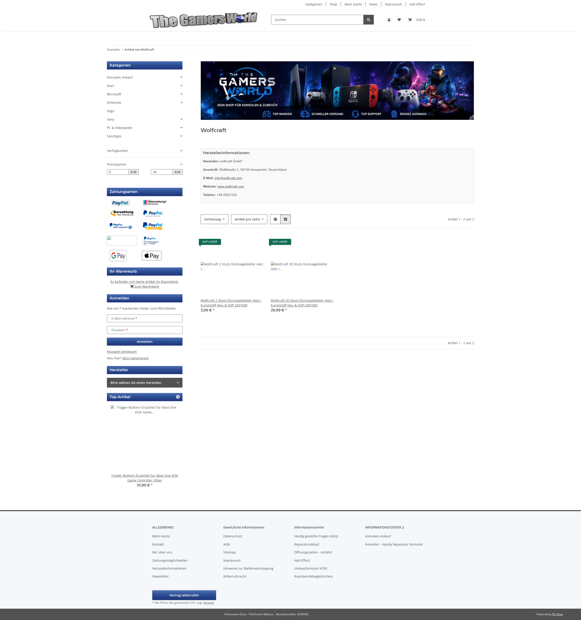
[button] (389, 19)
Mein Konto (353, 4)
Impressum (393, 4)
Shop (333, 4)
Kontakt (158, 544)
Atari (110, 86)
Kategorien (314, 4)
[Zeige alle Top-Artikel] (178, 397)
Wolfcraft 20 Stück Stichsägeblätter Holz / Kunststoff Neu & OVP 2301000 (302, 302)
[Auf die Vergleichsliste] (244, 243)
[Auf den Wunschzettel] (256, 243)
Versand (208, 603)
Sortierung (212, 219)
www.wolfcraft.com (231, 186)
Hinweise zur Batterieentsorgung (248, 568)
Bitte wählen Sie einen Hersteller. (136, 382)
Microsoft (114, 94)
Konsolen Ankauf (120, 77)
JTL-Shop (557, 614)
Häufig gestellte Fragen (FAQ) (316, 536)
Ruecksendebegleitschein (313, 576)
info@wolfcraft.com (228, 178)
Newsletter (160, 576)
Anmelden (145, 341)
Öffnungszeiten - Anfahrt (313, 552)
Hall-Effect (417, 4)
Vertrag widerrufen (184, 595)
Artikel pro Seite (247, 219)
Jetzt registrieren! (136, 358)
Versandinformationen (169, 568)
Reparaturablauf (306, 544)
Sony (110, 119)
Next (171, 449)
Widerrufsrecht (234, 576)
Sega (110, 111)
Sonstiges (114, 136)
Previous (118, 449)
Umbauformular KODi (310, 568)
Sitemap (229, 552)
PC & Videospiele (119, 128)
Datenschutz (232, 536)
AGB (226, 544)
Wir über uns (162, 552)
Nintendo (114, 102)
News (373, 4)
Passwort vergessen (122, 351)
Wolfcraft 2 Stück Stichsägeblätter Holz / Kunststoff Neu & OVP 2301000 (231, 302)
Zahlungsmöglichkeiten (170, 560)
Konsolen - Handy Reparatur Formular (394, 544)
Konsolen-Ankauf (378, 536)
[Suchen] (368, 20)
